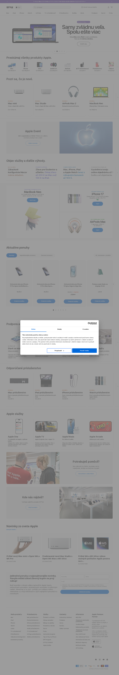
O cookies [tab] (86, 329)
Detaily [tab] (59, 329)
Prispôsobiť (58, 350)
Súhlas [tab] (33, 329)
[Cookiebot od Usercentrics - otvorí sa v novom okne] (89, 323)
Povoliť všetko (84, 350)
